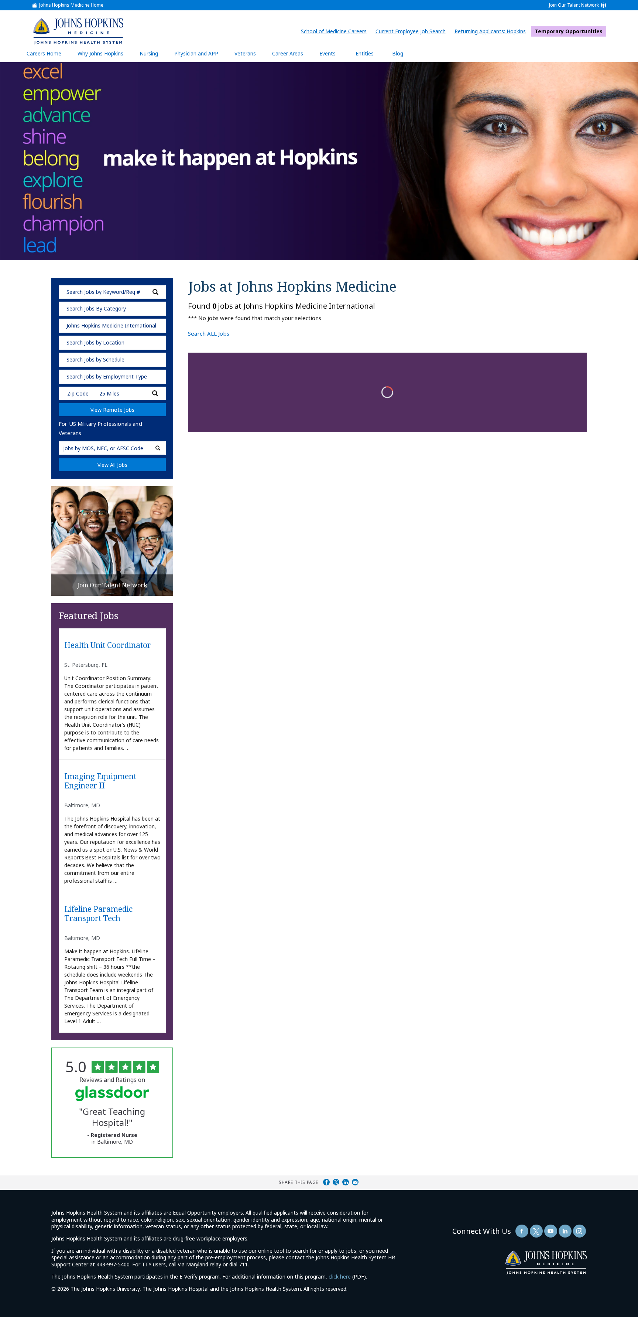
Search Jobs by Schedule (95, 359)
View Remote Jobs (112, 409)
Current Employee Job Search (412, 31)
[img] (78, 31)
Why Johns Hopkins (100, 53)
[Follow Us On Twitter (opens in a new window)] (536, 1231)
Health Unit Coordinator (107, 645)
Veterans (245, 53)
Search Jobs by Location (95, 342)
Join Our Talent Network (574, 5)
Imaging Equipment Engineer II (100, 781)
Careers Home (44, 53)
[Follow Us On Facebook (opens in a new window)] (521, 1231)
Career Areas (287, 53)
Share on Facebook (326, 1182)
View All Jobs (112, 464)
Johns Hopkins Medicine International (111, 325)
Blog (397, 53)
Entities (370, 56)
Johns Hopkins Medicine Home (71, 5)
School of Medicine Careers (335, 31)
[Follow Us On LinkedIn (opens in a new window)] (565, 1231)
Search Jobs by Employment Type (106, 376)
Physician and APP (200, 56)
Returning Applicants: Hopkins (492, 31)
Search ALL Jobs (208, 333)
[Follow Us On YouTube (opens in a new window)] (550, 1231)
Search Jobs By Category (96, 308)
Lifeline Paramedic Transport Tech (98, 913)
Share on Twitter (336, 1182)
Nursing (152, 56)
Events (327, 53)
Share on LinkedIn (345, 1182)
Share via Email (355, 1182)
